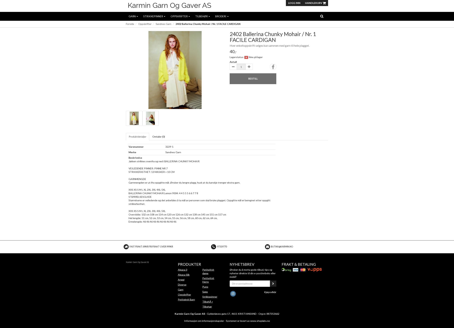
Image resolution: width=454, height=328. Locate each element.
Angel (181, 279)
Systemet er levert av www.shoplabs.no (248, 320)
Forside (130, 23)
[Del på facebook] (273, 67)
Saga (205, 291)
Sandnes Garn (163, 23)
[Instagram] (233, 293)
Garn (132, 16)
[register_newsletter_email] (273, 284)
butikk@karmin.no (282, 246)
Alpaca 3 (182, 269)
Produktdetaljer (137, 136)
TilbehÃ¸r (207, 301)
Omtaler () (158, 136)
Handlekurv (314, 2)
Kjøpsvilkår (270, 292)
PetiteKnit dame (208, 271)
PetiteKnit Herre (208, 280)
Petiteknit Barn (186, 299)
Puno (205, 286)
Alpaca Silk (184, 274)
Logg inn (294, 2)
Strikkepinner (153, 16)
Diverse (182, 284)
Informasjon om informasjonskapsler (204, 320)
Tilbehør (201, 16)
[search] (321, 16)
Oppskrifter (179, 16)
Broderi (221, 16)
